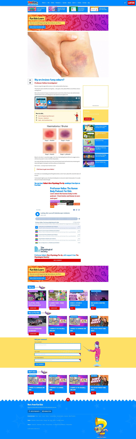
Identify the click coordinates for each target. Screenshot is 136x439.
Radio (43, 3)
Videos (52, 3)
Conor (54, 420)
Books (69, 3)
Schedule (33, 420)
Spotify (64, 201)
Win (49, 3)
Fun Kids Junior (60, 420)
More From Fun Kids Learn (37, 27)
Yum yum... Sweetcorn (43, 118)
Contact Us (33, 424)
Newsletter (47, 411)
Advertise (39, 424)
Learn (73, 3)
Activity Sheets (60, 416)
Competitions (53, 416)
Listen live (88, 119)
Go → (72, 308)
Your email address (39, 357)
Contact (84, 3)
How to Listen (39, 420)
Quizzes (64, 3)
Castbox (77, 204)
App (89, 3)
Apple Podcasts (56, 201)
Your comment (38, 342)
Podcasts (58, 3)
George (45, 420)
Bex (51, 420)
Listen (131, 2)
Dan (49, 420)
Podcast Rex (69, 424)
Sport (40, 416)
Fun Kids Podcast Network (59, 424)
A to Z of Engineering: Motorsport (46, 116)
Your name (37, 351)
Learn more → (34, 308)
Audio (43, 416)
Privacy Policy (49, 424)
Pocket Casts (62, 204)
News (36, 416)
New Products (72, 416)
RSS (53, 206)
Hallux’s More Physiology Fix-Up (53, 183)
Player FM (54, 204)
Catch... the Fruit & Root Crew (45, 120)
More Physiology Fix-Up (55, 255)
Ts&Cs (43, 424)
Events (79, 3)
